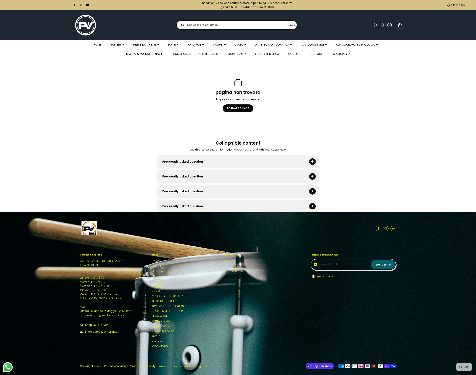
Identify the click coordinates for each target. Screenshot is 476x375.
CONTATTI (157, 336)
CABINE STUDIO (161, 321)
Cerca (227, 261)
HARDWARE (158, 281)
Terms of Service (234, 271)
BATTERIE (157, 266)
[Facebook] (74, 5)
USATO (156, 291)
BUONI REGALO (160, 326)
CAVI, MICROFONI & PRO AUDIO (170, 306)
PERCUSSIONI (159, 316)
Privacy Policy (232, 266)
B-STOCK (157, 340)
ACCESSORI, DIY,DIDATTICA (167, 296)
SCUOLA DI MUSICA (163, 331)
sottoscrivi (383, 264)
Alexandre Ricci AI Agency (191, 366)
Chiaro (291, 25)
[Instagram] (81, 5)
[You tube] (87, 5)
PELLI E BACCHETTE (162, 271)
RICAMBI (156, 286)
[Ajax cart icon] (400, 25)
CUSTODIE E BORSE (163, 301)
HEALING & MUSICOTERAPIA (167, 311)
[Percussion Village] (85, 25)
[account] (389, 25)
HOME (155, 261)
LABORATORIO (160, 345)
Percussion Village (116, 366)
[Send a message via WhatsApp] (8, 367)
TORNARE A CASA (238, 108)
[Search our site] (182, 25)
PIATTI (155, 276)
